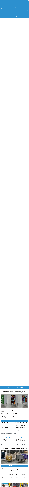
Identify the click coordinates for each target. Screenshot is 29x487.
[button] (27, 7)
